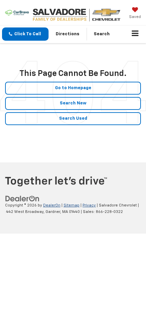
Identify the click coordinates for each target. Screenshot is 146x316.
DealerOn (51, 205)
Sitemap (71, 205)
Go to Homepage (73, 88)
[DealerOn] (22, 199)
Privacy (89, 205)
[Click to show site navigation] (135, 34)
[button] (25, 34)
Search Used (73, 118)
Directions (67, 34)
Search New (73, 103)
